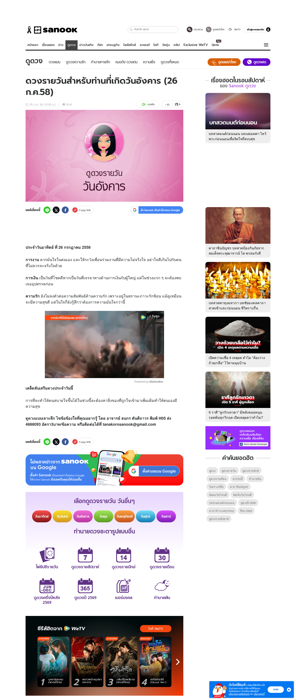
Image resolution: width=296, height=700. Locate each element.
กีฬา (100, 44)
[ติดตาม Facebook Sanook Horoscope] (237, 437)
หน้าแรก (33, 44)
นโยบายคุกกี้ (259, 694)
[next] (177, 662)
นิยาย (215, 44)
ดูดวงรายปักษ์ (250, 471)
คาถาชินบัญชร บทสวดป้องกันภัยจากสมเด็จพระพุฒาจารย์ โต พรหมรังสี (236, 250)
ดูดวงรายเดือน (217, 479)
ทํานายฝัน (255, 479)
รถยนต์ (145, 44)
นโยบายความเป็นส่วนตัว (239, 694)
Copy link (85, 210)
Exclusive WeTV (196, 44)
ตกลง (275, 689)
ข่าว (60, 44)
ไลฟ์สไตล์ (129, 44)
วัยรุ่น (166, 44)
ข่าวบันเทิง (86, 44)
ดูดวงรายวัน (229, 471)
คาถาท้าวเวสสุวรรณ (221, 511)
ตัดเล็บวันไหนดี (242, 495)
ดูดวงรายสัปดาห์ (219, 519)
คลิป (177, 44)
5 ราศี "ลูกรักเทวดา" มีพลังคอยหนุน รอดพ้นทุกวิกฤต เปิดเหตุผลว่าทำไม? (236, 415)
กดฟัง (151, 104)
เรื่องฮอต (48, 44)
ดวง (51, 388)
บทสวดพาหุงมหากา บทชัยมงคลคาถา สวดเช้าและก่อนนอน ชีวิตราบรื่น (237, 305)
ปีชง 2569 (246, 511)
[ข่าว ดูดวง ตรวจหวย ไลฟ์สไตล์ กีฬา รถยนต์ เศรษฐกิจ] (52, 30)
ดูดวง (71, 44)
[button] (131, 29)
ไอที (155, 44)
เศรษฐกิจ (113, 44)
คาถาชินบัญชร (239, 487)
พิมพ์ (69, 104)
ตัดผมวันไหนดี (218, 495)
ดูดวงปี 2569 (248, 503)
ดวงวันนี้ (238, 479)
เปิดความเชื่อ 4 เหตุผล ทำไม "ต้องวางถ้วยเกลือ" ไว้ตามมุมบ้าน (237, 360)
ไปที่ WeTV (155, 629)
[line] (47, 209)
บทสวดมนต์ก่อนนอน (221, 503)
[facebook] (65, 209)
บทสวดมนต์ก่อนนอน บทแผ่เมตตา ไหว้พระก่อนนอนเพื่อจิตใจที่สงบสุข (237, 136)
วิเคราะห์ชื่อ (216, 487)
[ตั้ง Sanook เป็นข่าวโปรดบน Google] (104, 468)
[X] (56, 209)
